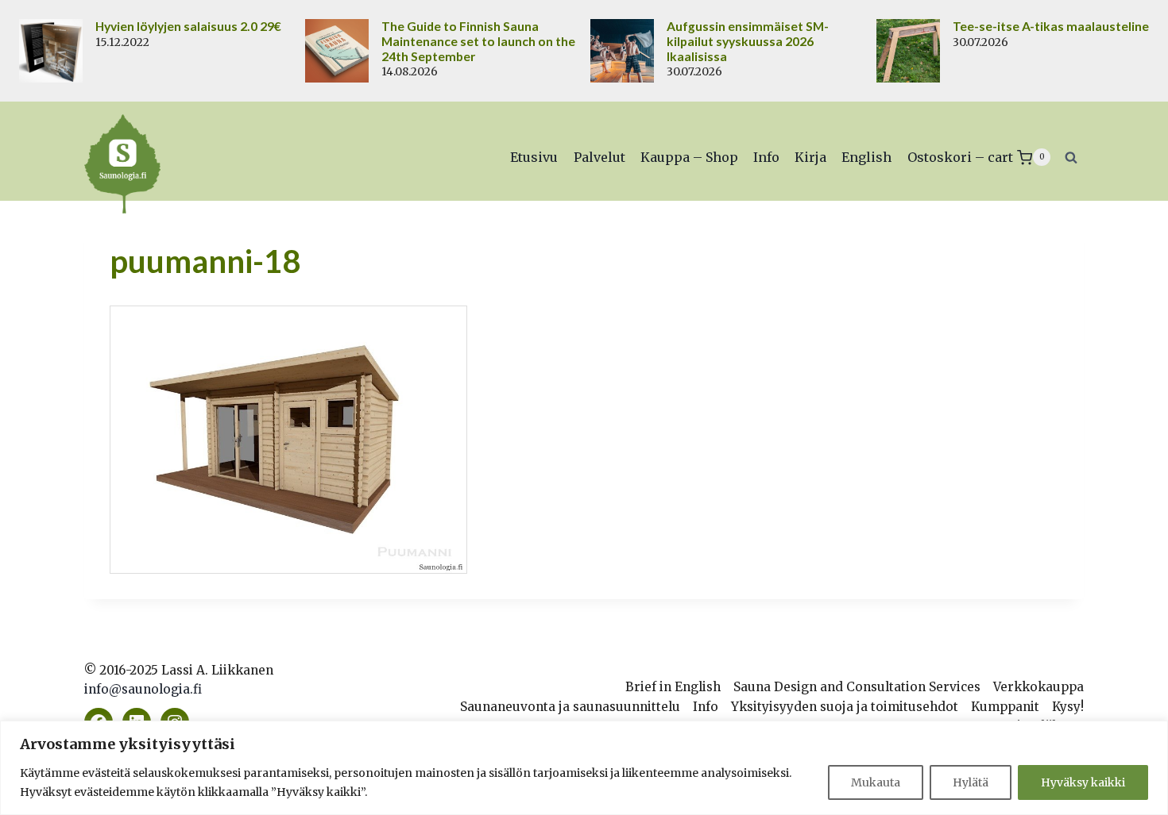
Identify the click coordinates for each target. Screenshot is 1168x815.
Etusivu (534, 157)
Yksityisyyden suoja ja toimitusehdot (844, 706)
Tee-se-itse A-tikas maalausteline (1051, 26)
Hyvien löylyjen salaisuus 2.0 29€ (188, 26)
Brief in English (673, 686)
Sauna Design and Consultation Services (856, 686)
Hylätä (970, 782)
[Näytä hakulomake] (1071, 157)
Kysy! (1068, 706)
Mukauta (875, 782)
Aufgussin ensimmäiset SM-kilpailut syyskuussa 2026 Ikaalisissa (748, 41)
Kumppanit (1005, 706)
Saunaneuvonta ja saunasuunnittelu (570, 706)
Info (766, 157)
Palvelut (599, 157)
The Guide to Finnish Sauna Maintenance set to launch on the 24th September (478, 41)
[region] (584, 768)
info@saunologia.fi (143, 689)
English (866, 157)
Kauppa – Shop (689, 157)
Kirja (810, 157)
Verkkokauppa (1038, 686)
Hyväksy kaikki (1083, 782)
